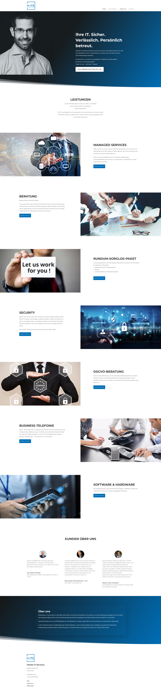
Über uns (123, 9)
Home (104, 9)
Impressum (30, 683)
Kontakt (131, 9)
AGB (28, 681)
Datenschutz (30, 686)
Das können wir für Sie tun (89, 69)
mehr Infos (99, 166)
